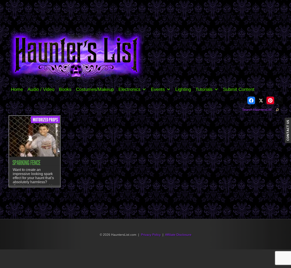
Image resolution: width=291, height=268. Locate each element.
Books (65, 89)
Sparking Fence (26, 163)
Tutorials (204, 89)
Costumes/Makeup (95, 89)
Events (158, 89)
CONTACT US (288, 130)
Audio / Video (41, 89)
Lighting (183, 89)
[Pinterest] (270, 100)
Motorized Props (45, 120)
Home (17, 89)
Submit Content (238, 89)
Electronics (129, 89)
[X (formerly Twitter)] (261, 100)
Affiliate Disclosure (178, 234)
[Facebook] (251, 100)
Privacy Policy (151, 234)
